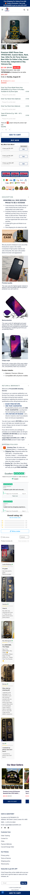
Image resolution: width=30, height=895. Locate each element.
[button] (4, 447)
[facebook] (2, 827)
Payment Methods (6, 844)
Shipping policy (5, 861)
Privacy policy (5, 855)
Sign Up (23, 883)
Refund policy (5, 864)
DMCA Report (15, 890)
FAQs (2, 841)
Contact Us (4, 838)
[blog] (9, 827)
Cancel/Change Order (7, 847)
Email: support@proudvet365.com (11, 825)
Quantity (3, 127)
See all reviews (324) (15, 517)
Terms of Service (6, 858)
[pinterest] (5, 827)
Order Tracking (5, 836)
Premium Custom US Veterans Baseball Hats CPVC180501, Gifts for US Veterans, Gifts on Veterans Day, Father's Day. (11, 792)
